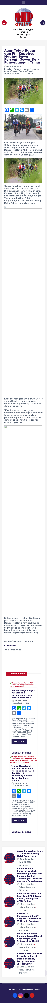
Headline (8, 69)
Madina (25, 69)
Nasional (34, 69)
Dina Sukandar (14, 66)
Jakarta (17, 69)
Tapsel (14, 71)
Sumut (7, 71)
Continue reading (22, 752)
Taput (30, 71)
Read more (19, 741)
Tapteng (22, 71)
